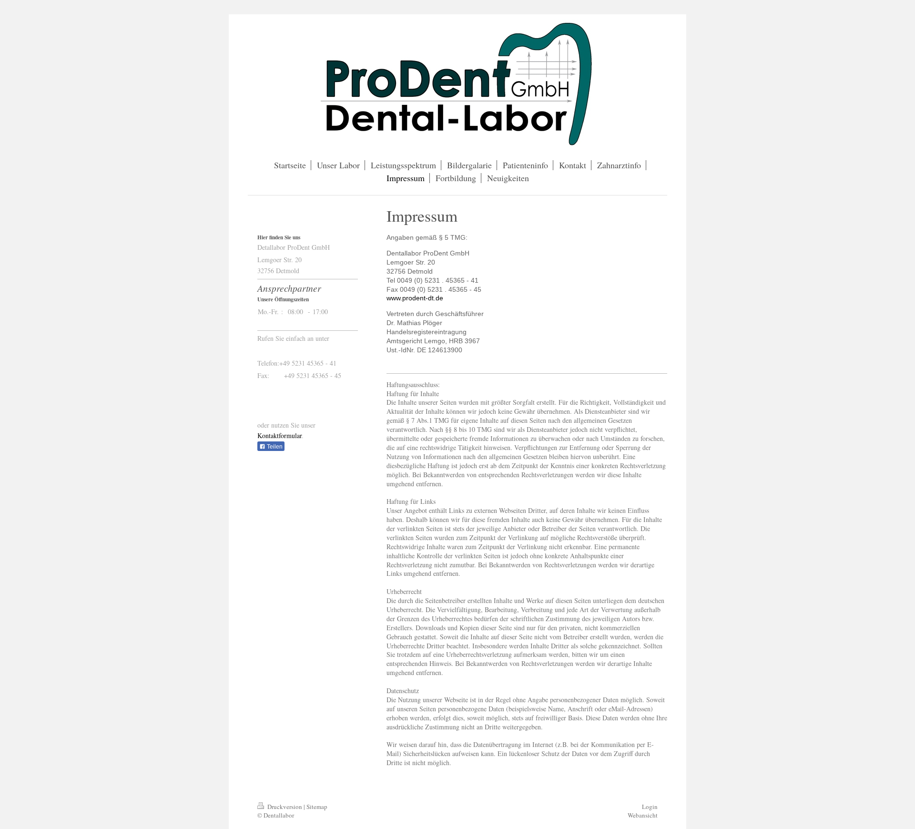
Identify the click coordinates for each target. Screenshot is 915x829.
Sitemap (316, 806)
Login (650, 806)
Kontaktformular (279, 435)
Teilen (274, 446)
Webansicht (643, 815)
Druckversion (285, 806)
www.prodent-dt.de (414, 298)
